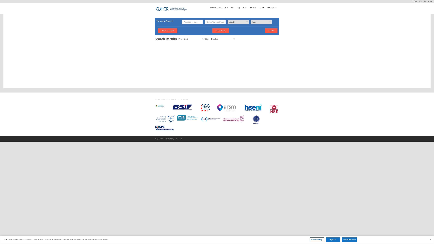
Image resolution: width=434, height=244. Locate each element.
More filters (220, 31)
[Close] (430, 239)
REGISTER (422, 1)
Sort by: (205, 39)
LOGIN (414, 1)
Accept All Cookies (349, 240)
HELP (430, 1)
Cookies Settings (317, 240)
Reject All (333, 240)
